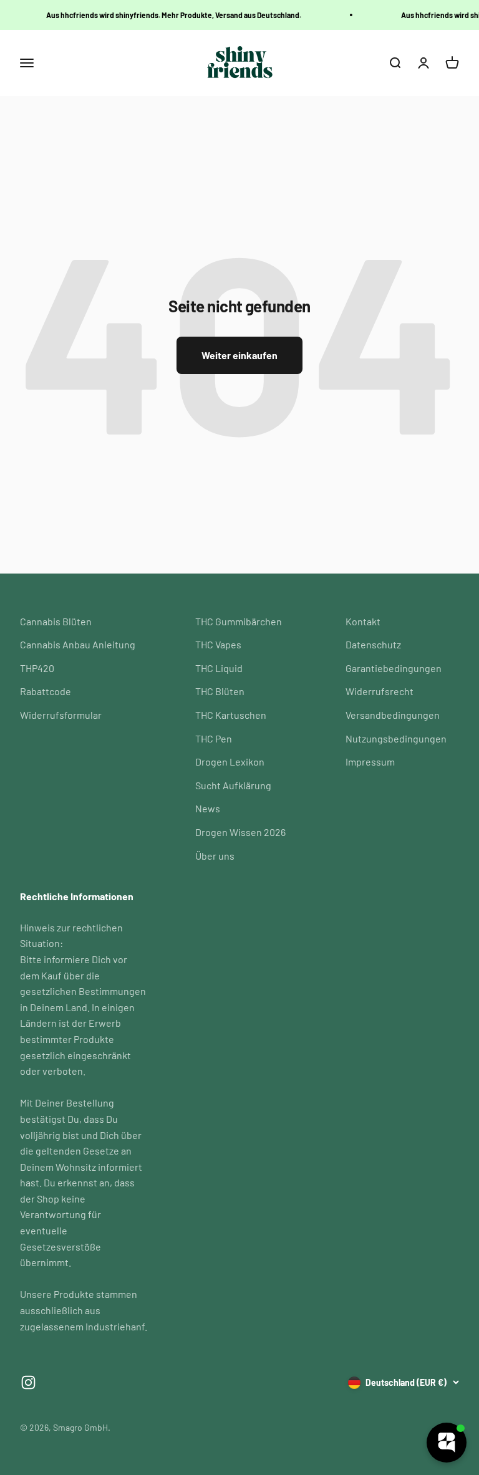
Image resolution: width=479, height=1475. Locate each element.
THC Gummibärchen (238, 621)
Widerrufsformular (61, 715)
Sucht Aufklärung (233, 785)
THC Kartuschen (230, 715)
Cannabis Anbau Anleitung (77, 644)
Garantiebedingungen (394, 668)
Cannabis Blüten (56, 621)
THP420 (37, 668)
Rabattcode (45, 691)
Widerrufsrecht (380, 691)
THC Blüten (219, 691)
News (207, 808)
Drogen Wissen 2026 (240, 832)
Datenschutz (373, 644)
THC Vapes (218, 644)
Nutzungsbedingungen (396, 738)
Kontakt (363, 621)
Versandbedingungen (393, 715)
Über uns (215, 856)
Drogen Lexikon (229, 761)
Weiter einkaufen (239, 355)
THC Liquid (219, 668)
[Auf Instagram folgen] (28, 1382)
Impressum (370, 761)
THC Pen (213, 738)
